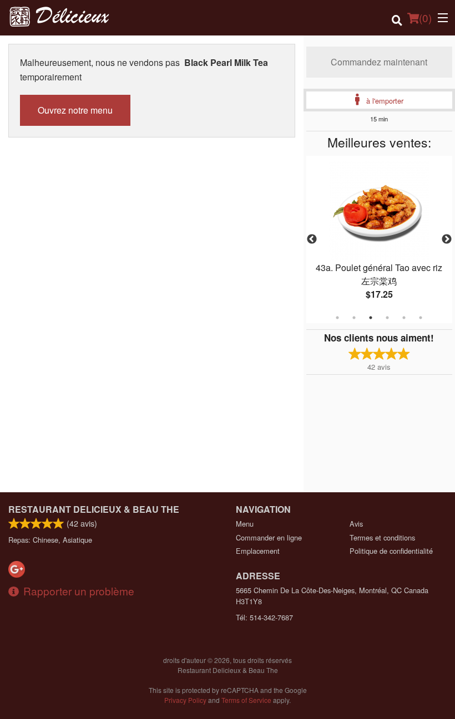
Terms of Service (246, 700)
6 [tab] (420, 317)
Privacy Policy (185, 700)
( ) (425, 17)
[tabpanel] (379, 239)
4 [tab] (387, 317)
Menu (245, 523)
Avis (356, 523)
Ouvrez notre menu (75, 110)
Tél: (264, 617)
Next (446, 239)
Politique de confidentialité (391, 550)
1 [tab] (337, 317)
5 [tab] (404, 317)
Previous (311, 239)
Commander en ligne (269, 537)
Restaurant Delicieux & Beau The (93, 509)
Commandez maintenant (379, 61)
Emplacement (258, 550)
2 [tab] (354, 317)
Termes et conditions (382, 537)
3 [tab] (370, 317)
